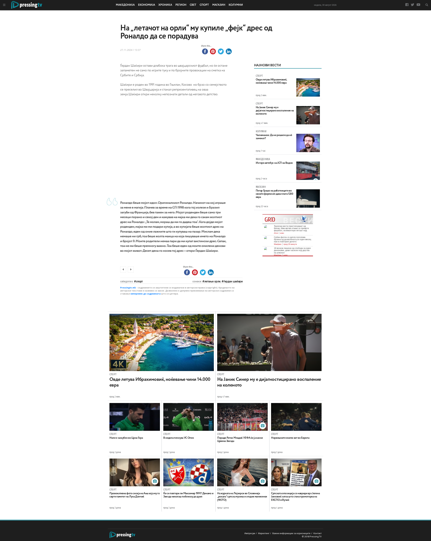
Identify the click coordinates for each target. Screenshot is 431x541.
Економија (146, 5)
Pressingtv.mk (128, 287)
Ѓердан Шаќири (233, 281)
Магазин (218, 5)
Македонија (125, 5)
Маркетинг (263, 533)
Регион (180, 5)
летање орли (212, 281)
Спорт (204, 5)
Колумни (236, 5)
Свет (193, 5)
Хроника (165, 5)
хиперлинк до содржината (145, 293)
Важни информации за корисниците (291, 533)
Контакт (317, 533)
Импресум (249, 533)
